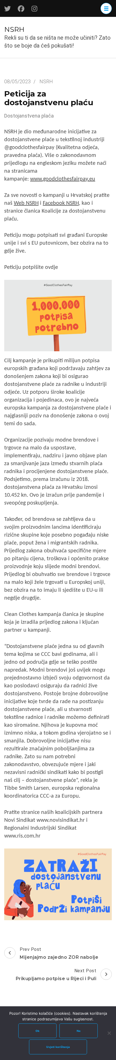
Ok (37, 1031)
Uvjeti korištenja (58, 1047)
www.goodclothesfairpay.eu (62, 179)
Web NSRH (26, 203)
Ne (79, 1031)
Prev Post (59, 953)
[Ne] (109, 1033)
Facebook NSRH (61, 203)
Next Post (56, 974)
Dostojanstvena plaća (29, 116)
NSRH (14, 29)
